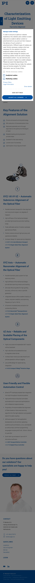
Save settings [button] (17, 92)
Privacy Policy (7, 82)
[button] (17, 97)
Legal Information (8, 84)
